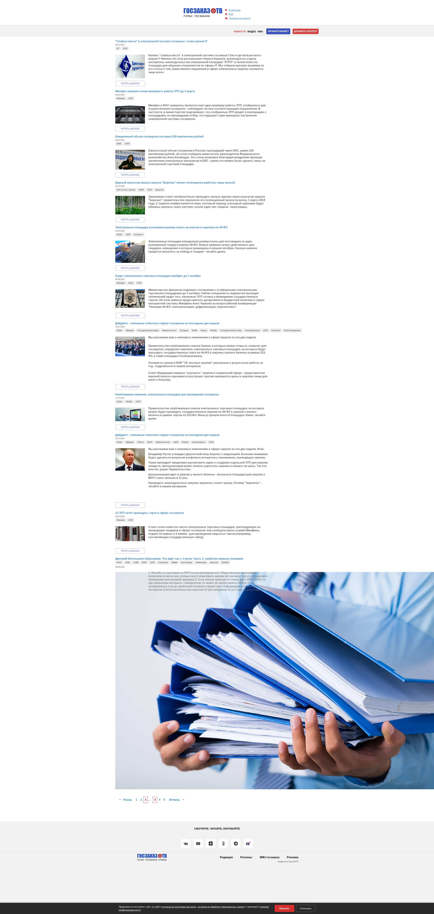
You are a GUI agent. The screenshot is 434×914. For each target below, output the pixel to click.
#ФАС (130, 283)
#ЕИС (119, 144)
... (149, 799)
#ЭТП (125, 48)
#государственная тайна (231, 330)
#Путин (140, 442)
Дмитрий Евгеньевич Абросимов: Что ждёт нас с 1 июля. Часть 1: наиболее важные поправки (179, 558)
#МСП (176, 442)
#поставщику (186, 562)
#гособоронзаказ (252, 330)
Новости (240, 31)
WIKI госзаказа (269, 857)
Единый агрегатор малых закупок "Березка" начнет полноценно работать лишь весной (175, 182)
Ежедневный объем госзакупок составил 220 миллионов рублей (159, 136)
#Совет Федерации (292, 330)
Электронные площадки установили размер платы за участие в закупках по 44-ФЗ (171, 227)
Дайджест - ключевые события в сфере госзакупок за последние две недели (167, 323)
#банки (203, 330)
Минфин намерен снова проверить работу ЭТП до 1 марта (155, 91)
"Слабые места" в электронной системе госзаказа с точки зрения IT (161, 41)
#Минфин (121, 98)
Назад (127, 799)
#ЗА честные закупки (126, 190)
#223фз (213, 330)
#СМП (136, 562)
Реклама (292, 857)
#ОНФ (141, 190)
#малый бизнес (198, 442)
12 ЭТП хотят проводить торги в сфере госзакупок (149, 512)
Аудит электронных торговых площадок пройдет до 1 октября (158, 275)
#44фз (119, 234)
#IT (118, 48)
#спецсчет (138, 234)
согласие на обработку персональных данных (220, 907)
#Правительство (169, 330)
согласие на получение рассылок (179, 907)
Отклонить (305, 908)
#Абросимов (201, 562)
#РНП (144, 562)
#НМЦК (174, 562)
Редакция (226, 857)
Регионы (246, 857)
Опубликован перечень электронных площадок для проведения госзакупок (167, 394)
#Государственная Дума (148, 330)
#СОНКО (225, 562)
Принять (284, 908)
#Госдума (184, 330)
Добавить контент (305, 31)
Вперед (174, 799)
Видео (252, 31)
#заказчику (163, 562)
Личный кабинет (278, 31)
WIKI (260, 31)
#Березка (159, 190)
